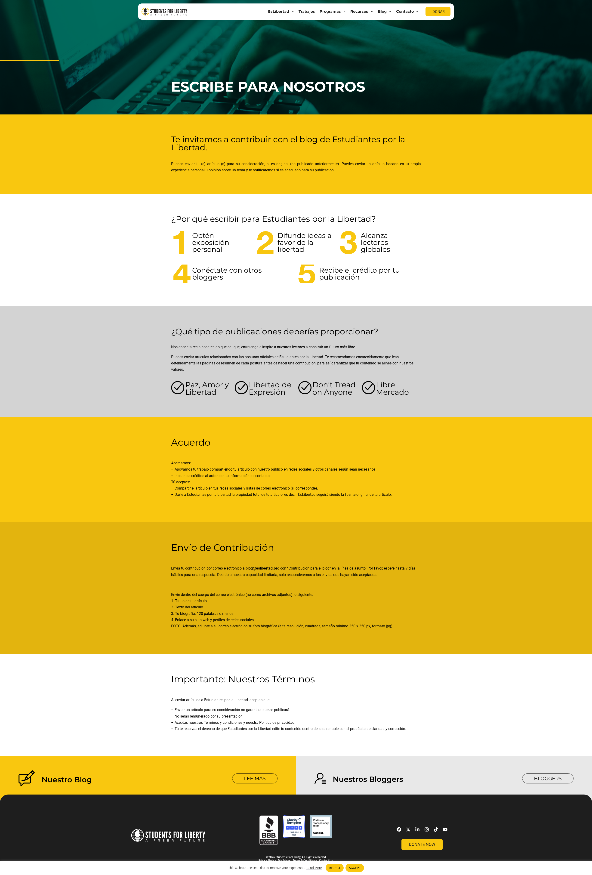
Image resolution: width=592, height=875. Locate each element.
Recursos (359, 11)
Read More (314, 868)
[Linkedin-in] (417, 829)
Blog (382, 11)
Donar (438, 11)
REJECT (334, 868)
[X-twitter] (408, 829)
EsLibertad (278, 11)
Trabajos (307, 11)
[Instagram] (426, 829)
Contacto (405, 11)
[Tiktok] (436, 829)
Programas (330, 11)
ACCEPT (355, 868)
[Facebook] (399, 829)
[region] (296, 868)
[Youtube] (445, 829)
